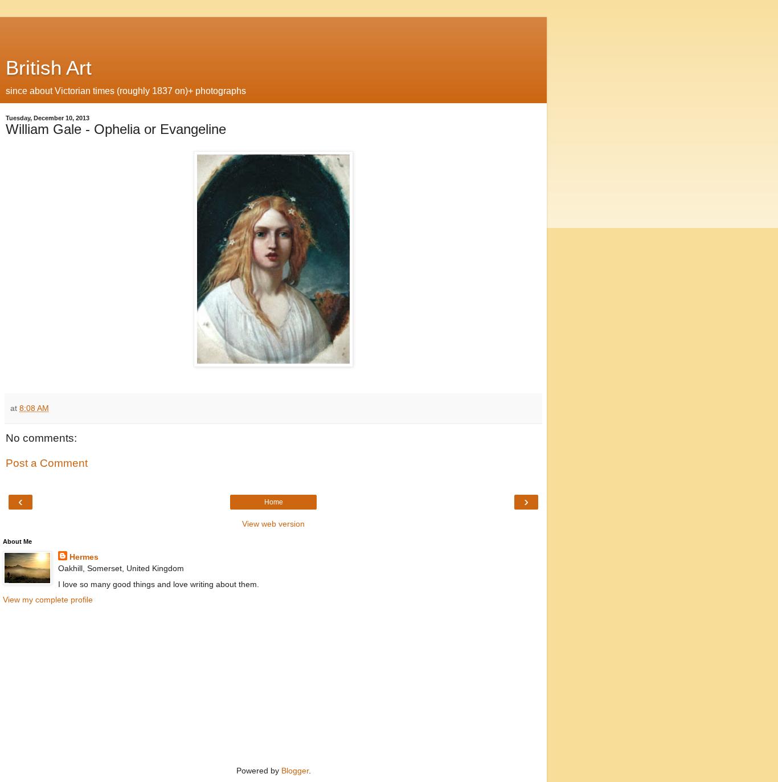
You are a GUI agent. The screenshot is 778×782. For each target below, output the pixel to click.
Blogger (295, 770)
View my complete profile (48, 599)
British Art (49, 68)
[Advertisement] (273, 31)
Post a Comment (47, 463)
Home (273, 502)
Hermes (84, 556)
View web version (273, 523)
